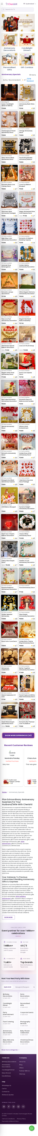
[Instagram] (4, 1107)
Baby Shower (6, 1073)
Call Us (4, 1089)
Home (4, 792)
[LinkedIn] (18, 1107)
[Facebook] (9, 1107)
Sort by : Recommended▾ (12, 80)
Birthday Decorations (9, 1062)
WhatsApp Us (6, 1085)
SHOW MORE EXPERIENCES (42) (18, 736)
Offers (21, 1068)
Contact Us (5, 1092)
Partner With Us (24, 1071)
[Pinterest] (13, 1107)
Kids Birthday (6, 1076)
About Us (22, 1062)
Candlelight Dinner (8, 1070)
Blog (20, 1065)
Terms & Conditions (8, 1119)
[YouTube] (23, 1107)
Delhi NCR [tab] (7, 987)
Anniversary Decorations (6, 1066)
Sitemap (22, 1074)
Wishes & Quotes (8, 1095)
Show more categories (9, 1050)
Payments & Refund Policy (10, 1121)
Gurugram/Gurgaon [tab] (22, 987)
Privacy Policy (21, 1119)
